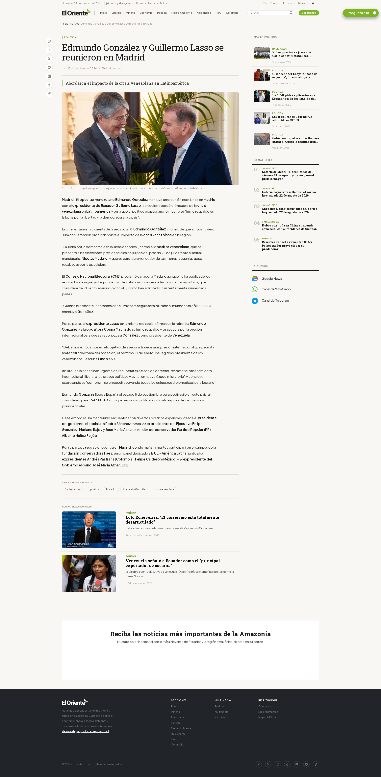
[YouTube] (297, 764)
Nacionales (204, 12)
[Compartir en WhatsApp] (49, 41)
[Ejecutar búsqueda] (291, 12)
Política (162, 12)
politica (94, 489)
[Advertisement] (285, 347)
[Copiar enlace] (49, 93)
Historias (303, 3)
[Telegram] (306, 764)
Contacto (264, 706)
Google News (271, 278)
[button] (313, 3)
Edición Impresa (268, 711)
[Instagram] (278, 764)
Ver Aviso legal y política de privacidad (85, 731)
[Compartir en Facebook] (49, 50)
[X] (268, 764)
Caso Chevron (271, 3)
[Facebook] (259, 764)
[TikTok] (316, 764)
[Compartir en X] (49, 58)
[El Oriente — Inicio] (76, 13)
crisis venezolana (163, 489)
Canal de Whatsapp (276, 289)
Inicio (103, 12)
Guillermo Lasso (74, 489)
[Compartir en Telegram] (49, 67)
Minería (130, 12)
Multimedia (221, 711)
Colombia (232, 12)
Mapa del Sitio (267, 717)
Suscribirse (309, 12)
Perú (218, 12)
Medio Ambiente (181, 12)
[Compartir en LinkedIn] (49, 76)
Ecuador (111, 489)
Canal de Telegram (275, 300)
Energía (116, 12)
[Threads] (287, 764)
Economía (146, 12)
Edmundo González (135, 489)
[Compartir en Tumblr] (49, 84)
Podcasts (289, 3)
